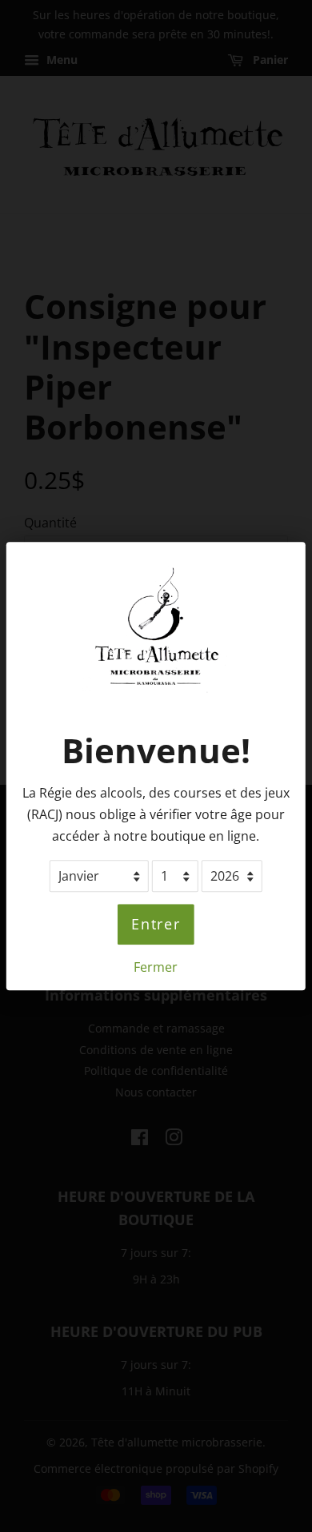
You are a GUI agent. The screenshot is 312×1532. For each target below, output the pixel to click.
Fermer (156, 967)
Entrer (156, 924)
